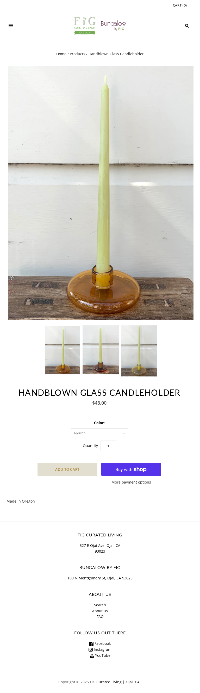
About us (100, 610)
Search (100, 604)
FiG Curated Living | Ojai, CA (115, 681)
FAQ (100, 616)
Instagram (102, 649)
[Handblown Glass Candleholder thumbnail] (62, 350)
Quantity (90, 445)
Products (77, 53)
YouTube (102, 655)
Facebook (102, 643)
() (180, 5)
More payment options (131, 482)
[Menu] (11, 26)
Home (61, 53)
